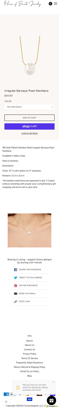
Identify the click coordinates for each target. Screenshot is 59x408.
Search (29, 340)
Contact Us (29, 349)
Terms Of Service (29, 358)
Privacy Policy (29, 354)
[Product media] (29, 230)
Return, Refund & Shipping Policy (29, 367)
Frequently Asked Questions (29, 362)
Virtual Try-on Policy (29, 371)
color (7, 101)
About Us (29, 345)
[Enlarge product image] (29, 52)
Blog (29, 376)
